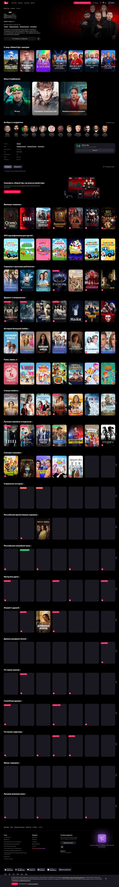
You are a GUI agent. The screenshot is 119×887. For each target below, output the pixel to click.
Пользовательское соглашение (12, 848)
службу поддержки (33, 883)
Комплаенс (7, 856)
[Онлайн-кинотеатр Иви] (6, 3)
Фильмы (34, 839)
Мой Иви (34, 837)
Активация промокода (38, 848)
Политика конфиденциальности (13, 850)
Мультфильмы (36, 844)
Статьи (34, 846)
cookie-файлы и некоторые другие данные (73, 877)
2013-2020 (9, 24)
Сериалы (34, 841)
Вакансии (6, 839)
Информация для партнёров (12, 844)
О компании (7, 837)
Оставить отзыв (8, 858)
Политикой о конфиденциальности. (21, 880)
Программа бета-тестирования (12, 841)
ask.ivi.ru (62, 851)
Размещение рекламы (10, 846)
